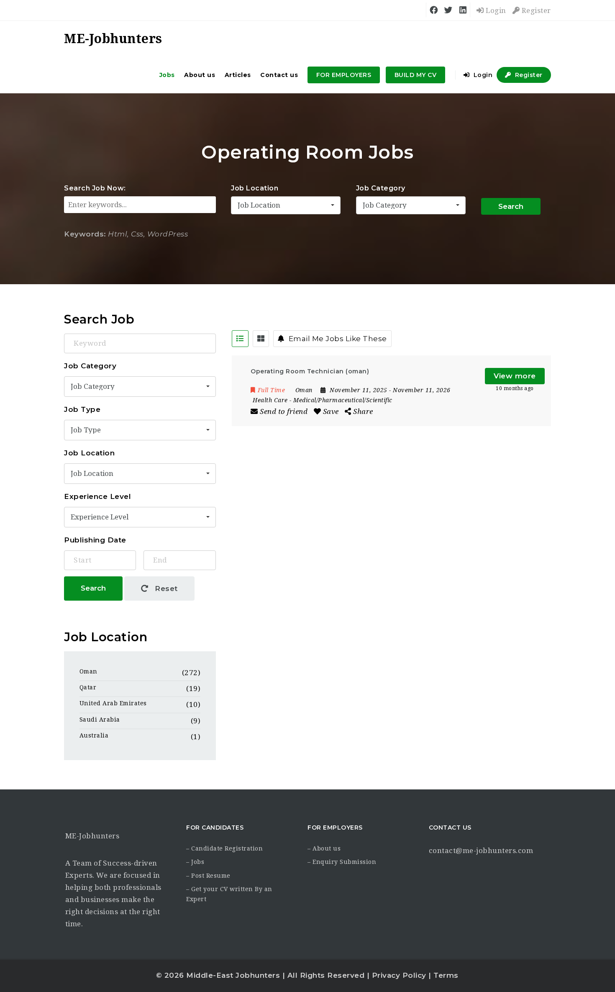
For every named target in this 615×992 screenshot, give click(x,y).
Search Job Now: (95, 188)
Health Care (270, 400)
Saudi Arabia (99, 719)
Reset (165, 588)
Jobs (167, 75)
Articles (238, 75)
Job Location (254, 188)
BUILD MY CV (416, 75)
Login (495, 10)
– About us (324, 848)
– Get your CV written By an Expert (229, 894)
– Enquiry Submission (342, 861)
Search (510, 206)
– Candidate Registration (224, 848)
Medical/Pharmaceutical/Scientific (342, 400)
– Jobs (195, 861)
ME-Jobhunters (92, 836)
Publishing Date (95, 540)
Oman (88, 671)
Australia (94, 735)
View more (515, 376)
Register (535, 10)
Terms (446, 975)
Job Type (82, 409)
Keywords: (85, 234)
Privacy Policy (399, 975)
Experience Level (97, 496)
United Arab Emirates (113, 703)
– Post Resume (208, 875)
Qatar (88, 687)
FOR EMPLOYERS (344, 75)
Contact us (279, 75)
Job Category (380, 188)
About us (199, 75)
